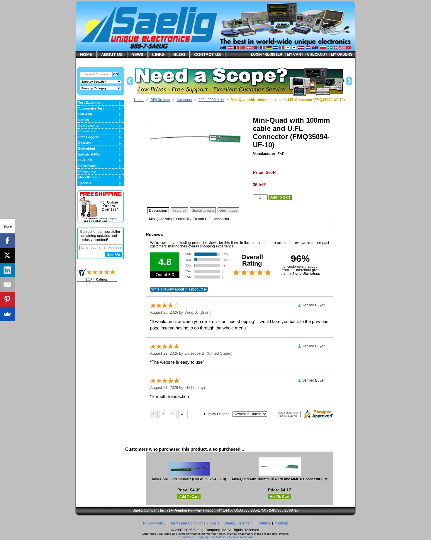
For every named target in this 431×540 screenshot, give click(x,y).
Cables (83, 120)
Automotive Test (90, 109)
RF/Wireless (160, 100)
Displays (84, 143)
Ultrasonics (87, 171)
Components (88, 126)
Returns (263, 523)
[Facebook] (7, 240)
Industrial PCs (88, 155)
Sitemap (281, 523)
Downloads (228, 211)
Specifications (203, 211)
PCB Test (84, 160)
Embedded (86, 149)
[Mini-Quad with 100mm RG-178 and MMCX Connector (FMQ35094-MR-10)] (280, 466)
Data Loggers (88, 137)
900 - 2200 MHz (211, 100)
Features (179, 211)
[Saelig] (158, 43)
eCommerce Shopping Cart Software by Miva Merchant (216, 537)
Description (158, 211)
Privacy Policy (154, 523)
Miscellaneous (88, 177)
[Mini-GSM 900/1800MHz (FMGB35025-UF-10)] (189, 469)
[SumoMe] (7, 314)
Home (139, 100)
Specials (84, 183)
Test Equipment (90, 103)
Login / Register (266, 54)
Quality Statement (238, 523)
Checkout (317, 54)
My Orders (341, 54)
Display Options (216, 414)
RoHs (214, 523)
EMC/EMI (84, 114)
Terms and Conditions (187, 523)
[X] (7, 255)
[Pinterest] (7, 299)
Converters (86, 131)
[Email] (7, 284)
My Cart (295, 54)
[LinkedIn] (7, 270)
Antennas (184, 100)
